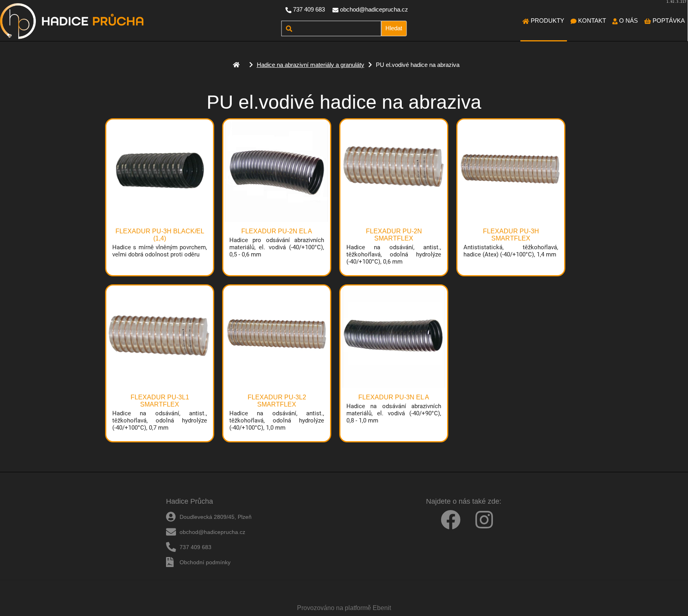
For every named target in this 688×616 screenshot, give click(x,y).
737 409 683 (309, 9)
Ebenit (382, 607)
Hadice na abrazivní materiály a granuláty (310, 64)
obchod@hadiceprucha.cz (374, 9)
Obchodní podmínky (205, 562)
